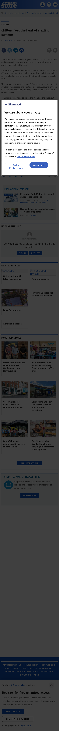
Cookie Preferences (16, 166)
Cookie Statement (26, 156)
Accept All (38, 165)
